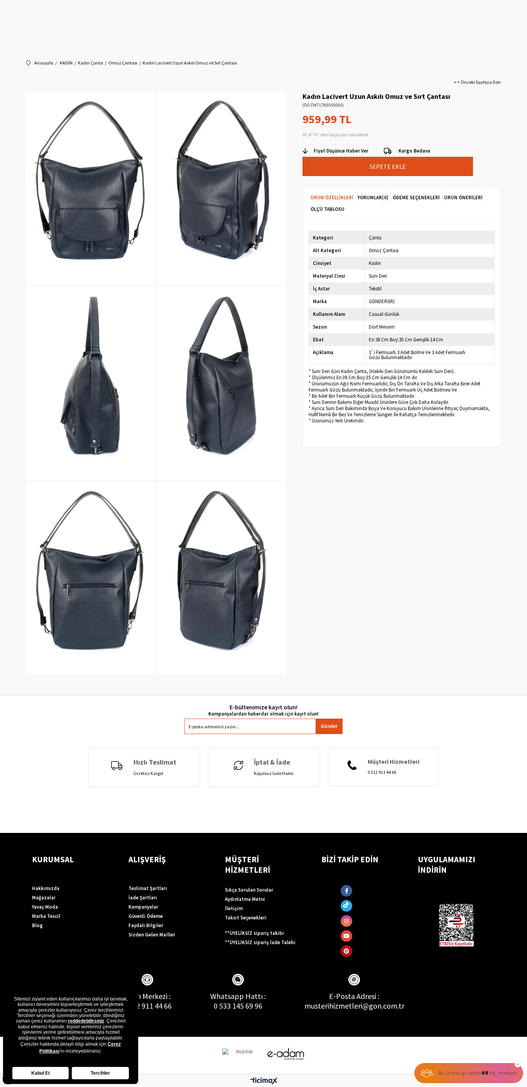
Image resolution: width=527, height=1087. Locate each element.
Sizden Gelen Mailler (151, 934)
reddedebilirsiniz (86, 1021)
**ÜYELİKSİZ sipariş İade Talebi (260, 942)
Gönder (329, 726)
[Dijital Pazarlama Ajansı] (241, 1055)
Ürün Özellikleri (332, 197)
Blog (37, 925)
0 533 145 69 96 (238, 1006)
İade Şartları (142, 897)
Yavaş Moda (45, 907)
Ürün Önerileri (463, 197)
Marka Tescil (46, 916)
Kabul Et (40, 1073)
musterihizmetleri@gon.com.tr (354, 1006)
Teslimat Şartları (147, 888)
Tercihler (100, 1073)
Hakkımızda (45, 888)
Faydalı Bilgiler (145, 925)
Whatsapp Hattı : (238, 996)
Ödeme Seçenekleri (416, 197)
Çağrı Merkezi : (147, 996)
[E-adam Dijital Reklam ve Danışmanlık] (286, 1054)
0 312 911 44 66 (147, 1006)
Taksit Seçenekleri (246, 917)
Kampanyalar (143, 907)
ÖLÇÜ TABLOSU (328, 209)
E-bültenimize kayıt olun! (263, 707)
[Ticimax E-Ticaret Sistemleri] (263, 1081)
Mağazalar (44, 897)
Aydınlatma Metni (245, 899)
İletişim (234, 908)
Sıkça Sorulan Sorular (249, 890)
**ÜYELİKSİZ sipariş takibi (254, 933)
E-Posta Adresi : (354, 996)
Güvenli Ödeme (145, 916)
